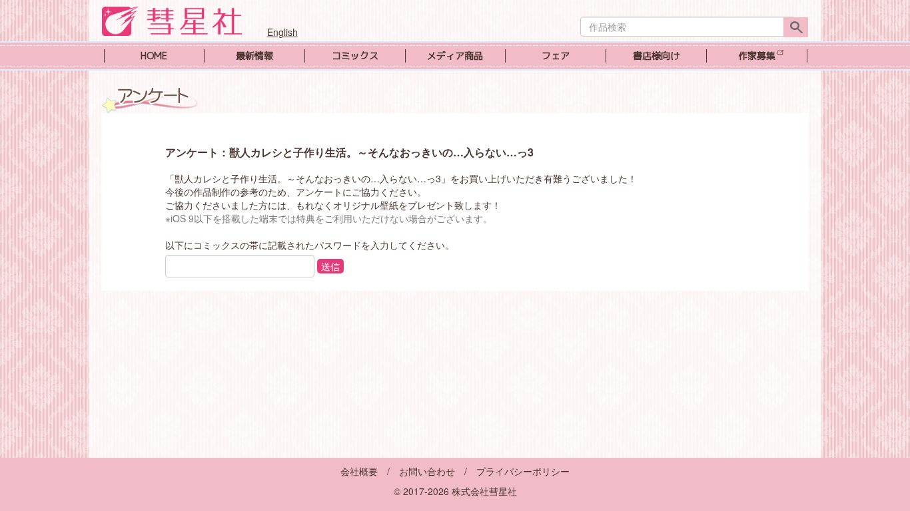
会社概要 (359, 471)
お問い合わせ (427, 471)
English (282, 32)
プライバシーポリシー (523, 471)
